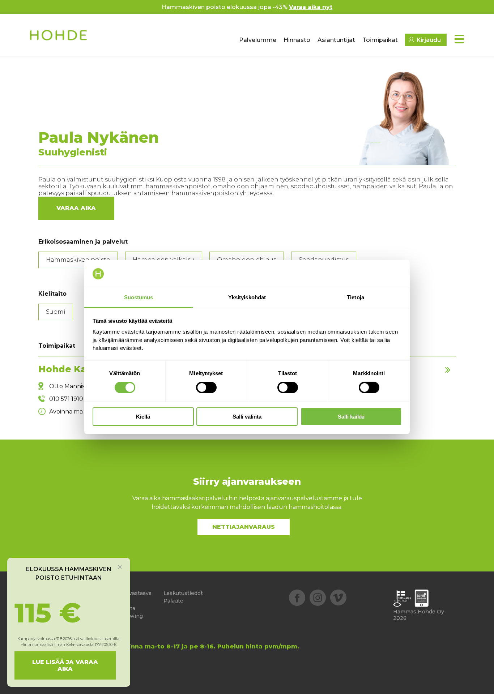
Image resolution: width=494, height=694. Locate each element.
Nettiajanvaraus (243, 526)
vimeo (338, 598)
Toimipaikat (380, 40)
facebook (297, 598)
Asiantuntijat (336, 40)
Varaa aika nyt (310, 7)
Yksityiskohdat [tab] (247, 297)
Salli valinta (247, 417)
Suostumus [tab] (138, 297)
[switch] (206, 387)
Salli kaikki (351, 417)
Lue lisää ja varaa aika (65, 665)
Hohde (59, 38)
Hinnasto (297, 40)
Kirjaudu (429, 40)
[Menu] (459, 39)
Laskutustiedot (183, 593)
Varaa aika (76, 208)
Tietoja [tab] (355, 297)
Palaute (173, 600)
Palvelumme (257, 40)
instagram (318, 598)
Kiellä (143, 417)
